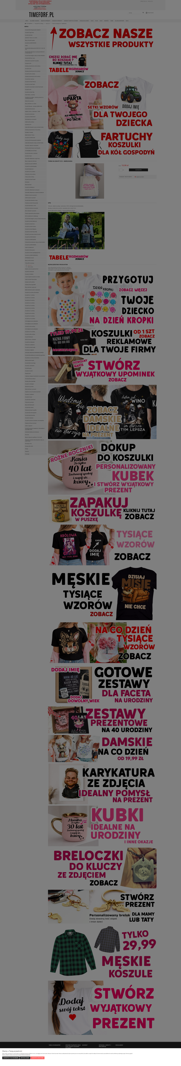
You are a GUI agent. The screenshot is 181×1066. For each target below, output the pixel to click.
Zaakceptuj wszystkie (37, 1057)
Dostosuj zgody (25, 1057)
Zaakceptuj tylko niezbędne (10, 1057)
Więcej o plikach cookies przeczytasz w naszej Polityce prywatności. (16, 1054)
